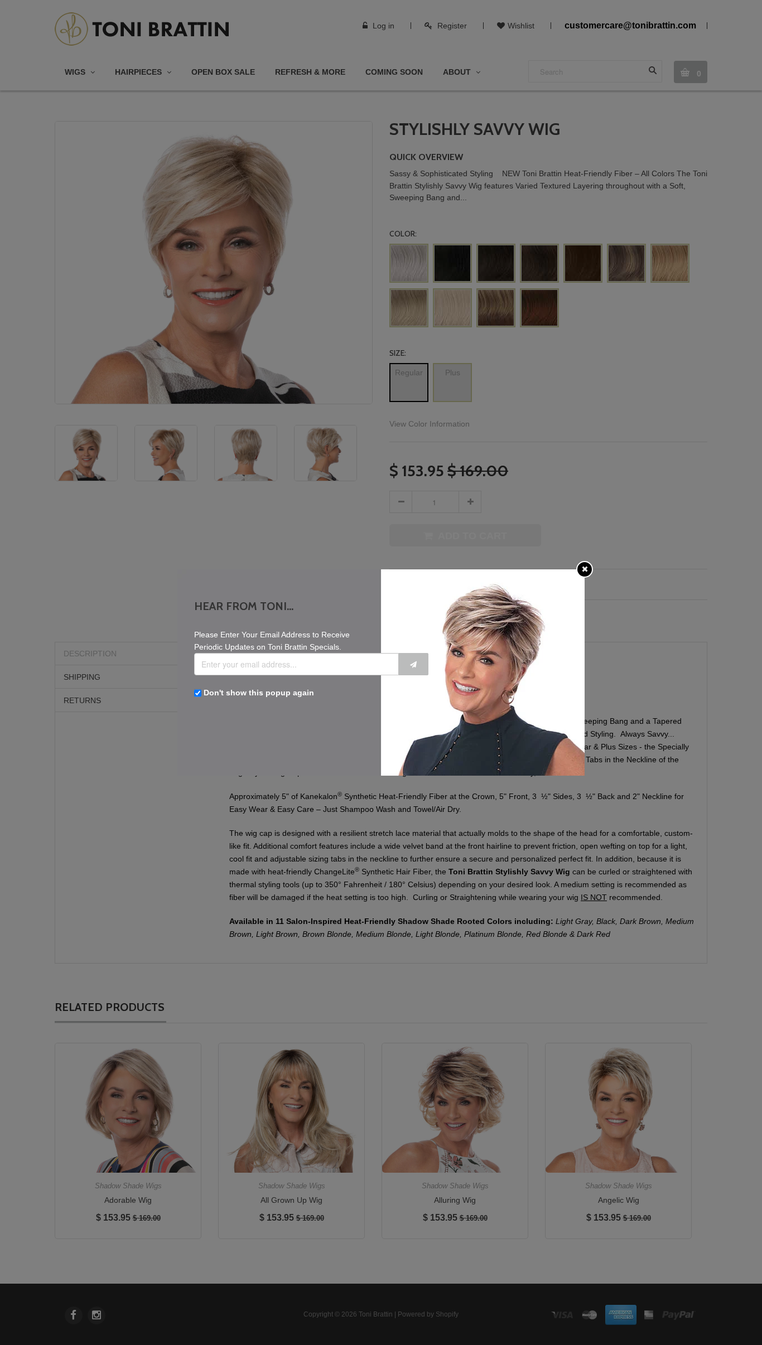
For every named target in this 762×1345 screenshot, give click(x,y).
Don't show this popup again (259, 692)
